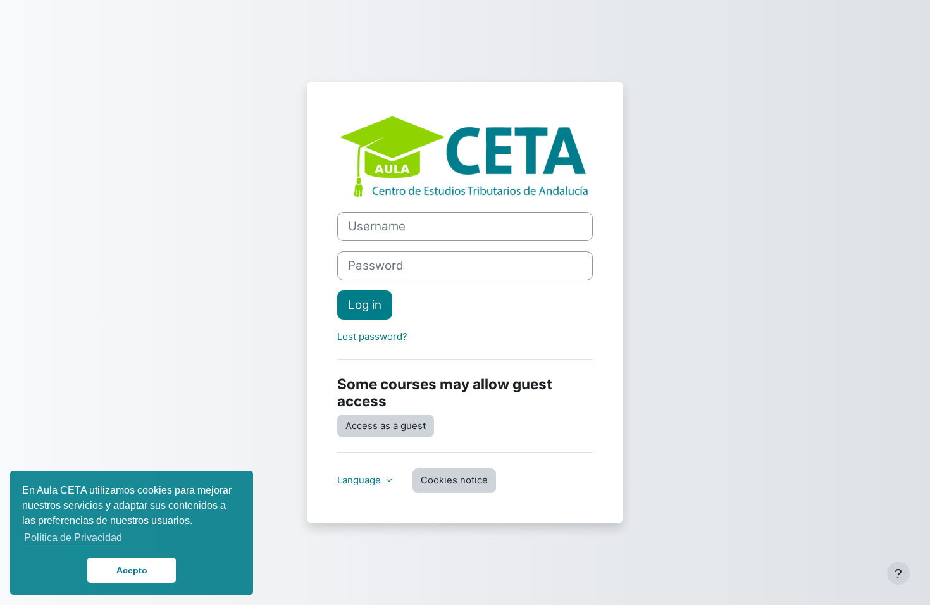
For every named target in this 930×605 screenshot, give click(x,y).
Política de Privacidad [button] (73, 537)
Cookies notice (454, 480)
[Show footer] (898, 573)
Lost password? (372, 336)
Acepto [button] (131, 570)
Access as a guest (385, 426)
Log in (364, 304)
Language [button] (360, 480)
